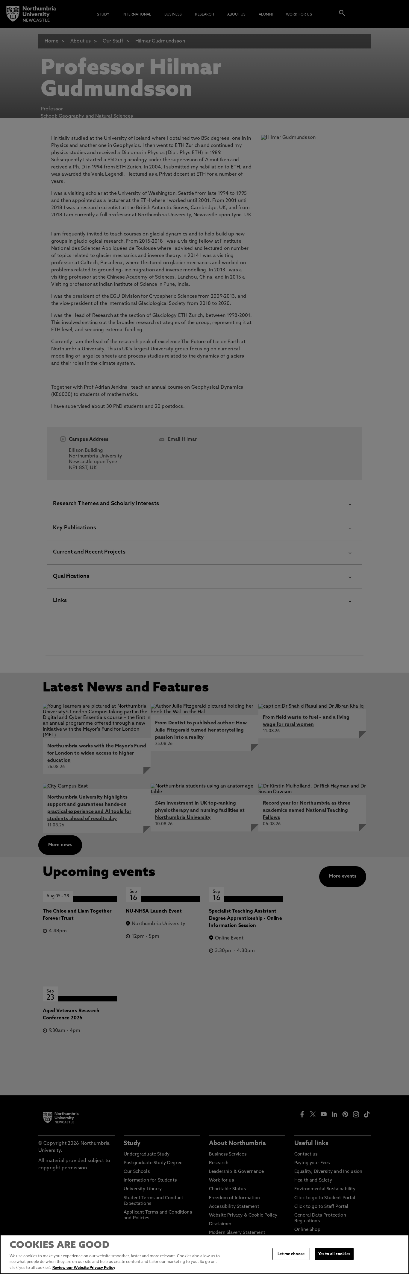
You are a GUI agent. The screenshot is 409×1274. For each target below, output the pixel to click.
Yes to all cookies (334, 1254)
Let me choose (291, 1254)
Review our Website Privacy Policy (83, 1268)
